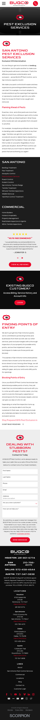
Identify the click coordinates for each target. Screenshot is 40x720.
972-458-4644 (25, 569)
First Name (6, 471)
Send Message (20, 540)
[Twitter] (11, 694)
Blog (20, 682)
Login (20, 302)
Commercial (20, 674)
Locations (20, 678)
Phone (5, 483)
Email (5, 490)
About (20, 667)
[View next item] (22, 258)
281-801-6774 (26, 558)
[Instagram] (33, 694)
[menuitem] (20, 167)
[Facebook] (7, 694)
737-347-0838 (25, 574)
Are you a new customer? (12, 503)
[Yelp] (20, 694)
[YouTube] (15, 694)
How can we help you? (11, 509)
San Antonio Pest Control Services (20, 671)
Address (6, 496)
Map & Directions (20, 604)
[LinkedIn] (29, 694)
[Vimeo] (24, 694)
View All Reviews (19, 264)
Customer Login (20, 689)
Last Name (6, 477)
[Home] (19, 3)
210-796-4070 (29, 563)
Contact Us (20, 685)
